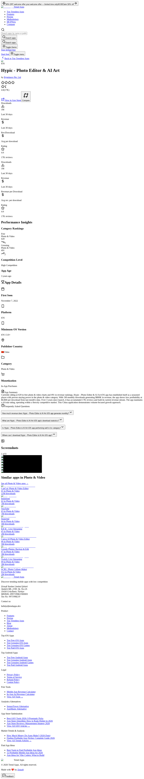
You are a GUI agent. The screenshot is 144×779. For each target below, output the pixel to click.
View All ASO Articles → (18, 726)
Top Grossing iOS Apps (17, 643)
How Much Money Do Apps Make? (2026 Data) (28, 735)
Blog (9, 623)
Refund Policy (13, 679)
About (9, 626)
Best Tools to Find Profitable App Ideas (24, 750)
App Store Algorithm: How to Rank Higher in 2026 (30, 721)
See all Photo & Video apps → (14, 483)
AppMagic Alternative (17, 709)
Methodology (13, 19)
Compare (11, 24)
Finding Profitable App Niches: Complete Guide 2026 (31, 738)
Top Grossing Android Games (20, 662)
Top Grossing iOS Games (18, 645)
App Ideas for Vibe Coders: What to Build (25, 755)
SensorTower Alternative (18, 706)
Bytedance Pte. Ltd (12, 77)
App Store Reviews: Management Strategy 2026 (28, 723)
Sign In (4, 50)
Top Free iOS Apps (15, 640)
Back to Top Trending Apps (16, 58)
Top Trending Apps (15, 12)
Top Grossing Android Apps (19, 660)
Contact (10, 631)
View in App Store (12, 100)
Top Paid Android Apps (17, 665)
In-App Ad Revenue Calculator (21, 694)
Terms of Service (14, 677)
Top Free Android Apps (17, 657)
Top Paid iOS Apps (15, 648)
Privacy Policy (13, 674)
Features (10, 14)
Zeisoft (20, 769)
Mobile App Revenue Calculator (21, 692)
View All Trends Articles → (19, 740)
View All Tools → (15, 697)
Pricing (10, 17)
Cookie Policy (13, 682)
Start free (12, 50)
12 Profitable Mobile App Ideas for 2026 (25, 752)
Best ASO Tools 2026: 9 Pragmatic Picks (25, 718)
